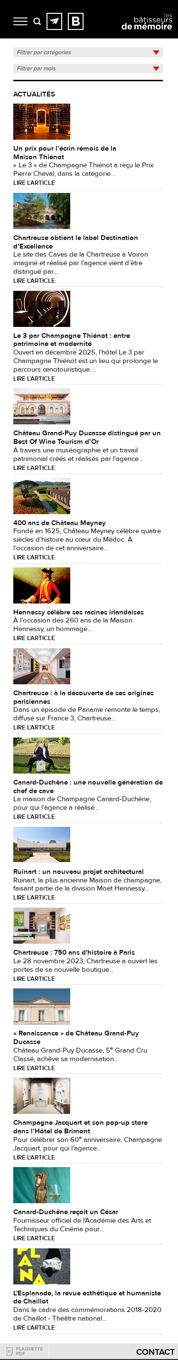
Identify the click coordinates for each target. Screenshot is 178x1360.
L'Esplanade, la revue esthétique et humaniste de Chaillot (87, 1297)
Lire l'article (34, 979)
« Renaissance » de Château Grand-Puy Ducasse (76, 1037)
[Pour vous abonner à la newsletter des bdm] (54, 21)
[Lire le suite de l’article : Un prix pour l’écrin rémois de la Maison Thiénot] (41, 121)
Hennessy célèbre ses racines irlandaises (78, 612)
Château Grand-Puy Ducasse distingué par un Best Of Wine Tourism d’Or (87, 437)
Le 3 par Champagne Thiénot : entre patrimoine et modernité (71, 340)
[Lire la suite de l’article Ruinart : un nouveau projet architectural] (41, 844)
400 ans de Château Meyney (59, 522)
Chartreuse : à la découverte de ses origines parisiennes (83, 697)
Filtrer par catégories (44, 52)
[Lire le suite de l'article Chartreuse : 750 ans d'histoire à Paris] (41, 925)
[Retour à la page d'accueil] (147, 29)
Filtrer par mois (36, 68)
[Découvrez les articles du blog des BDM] (76, 21)
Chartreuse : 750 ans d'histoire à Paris (74, 952)
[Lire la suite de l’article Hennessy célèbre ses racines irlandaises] (41, 585)
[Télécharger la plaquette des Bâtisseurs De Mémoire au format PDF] (24, 1351)
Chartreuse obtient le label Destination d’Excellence (75, 242)
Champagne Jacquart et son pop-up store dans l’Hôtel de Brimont (80, 1127)
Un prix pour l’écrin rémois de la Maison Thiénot (64, 153)
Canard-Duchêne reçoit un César (65, 1211)
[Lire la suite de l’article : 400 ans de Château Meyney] (41, 495)
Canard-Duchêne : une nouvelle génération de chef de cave (88, 786)
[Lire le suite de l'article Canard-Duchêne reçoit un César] (41, 1185)
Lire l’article (34, 183)
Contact (155, 1352)
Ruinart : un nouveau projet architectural (78, 871)
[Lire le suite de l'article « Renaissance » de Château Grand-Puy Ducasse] (41, 1006)
